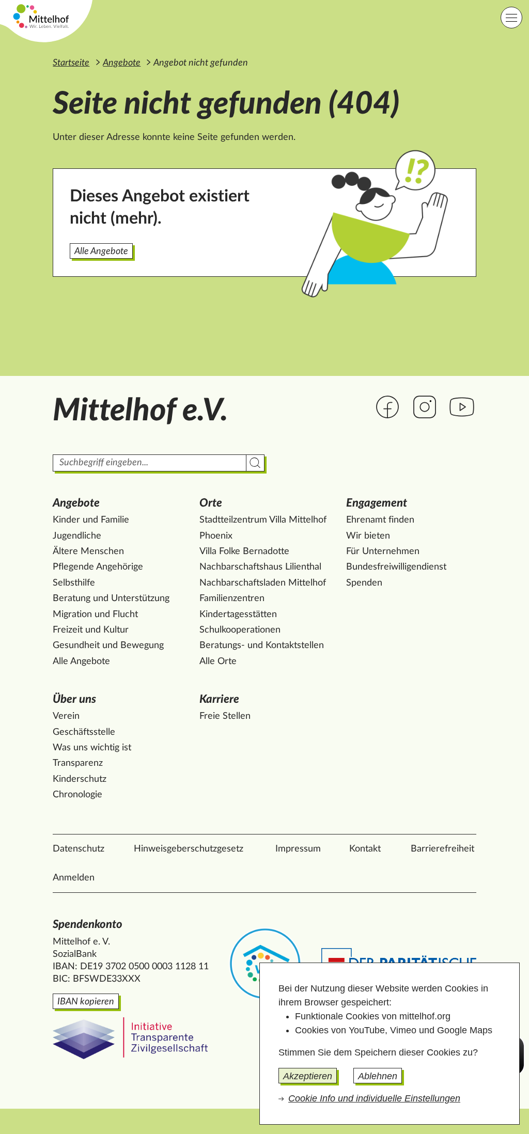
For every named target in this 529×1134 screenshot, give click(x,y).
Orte (210, 503)
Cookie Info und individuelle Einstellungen (374, 1098)
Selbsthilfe (74, 583)
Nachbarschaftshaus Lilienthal (260, 567)
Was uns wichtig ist (92, 747)
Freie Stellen (225, 716)
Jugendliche (77, 536)
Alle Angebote (101, 251)
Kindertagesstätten (238, 614)
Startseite (71, 63)
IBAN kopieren (85, 1001)
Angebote (122, 63)
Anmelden (74, 878)
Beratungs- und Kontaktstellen (261, 645)
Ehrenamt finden (380, 520)
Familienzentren (231, 598)
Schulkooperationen (240, 630)
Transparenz (78, 763)
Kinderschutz (79, 779)
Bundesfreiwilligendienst (396, 567)
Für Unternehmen (382, 551)
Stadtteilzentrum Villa (262, 520)
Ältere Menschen (88, 551)
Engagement (376, 503)
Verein (66, 716)
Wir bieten (368, 536)
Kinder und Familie (91, 520)
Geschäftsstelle (84, 732)
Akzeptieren (307, 1076)
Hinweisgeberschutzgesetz (188, 849)
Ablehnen (377, 1076)
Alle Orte (218, 661)
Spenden (364, 583)
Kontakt (365, 849)
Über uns (74, 699)
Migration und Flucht (95, 614)
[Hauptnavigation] (511, 17)
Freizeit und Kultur (91, 630)
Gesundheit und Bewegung (108, 645)
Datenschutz (78, 849)
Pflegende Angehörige (98, 567)
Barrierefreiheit (442, 849)
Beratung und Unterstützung (111, 598)
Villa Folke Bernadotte (244, 551)
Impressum (298, 849)
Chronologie (77, 794)
